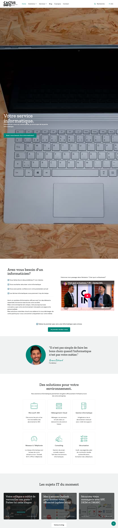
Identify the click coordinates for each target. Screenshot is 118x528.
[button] (32, 4)
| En (111, 4)
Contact (66, 4)
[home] (11, 3)
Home (24, 4)
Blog (50, 4)
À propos (57, 4)
